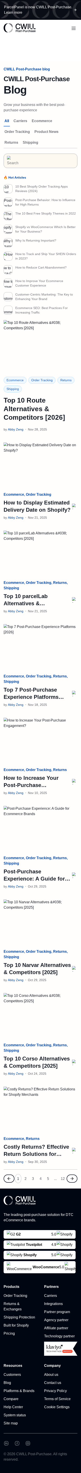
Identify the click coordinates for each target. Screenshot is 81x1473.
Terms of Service (57, 1399)
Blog (7, 1383)
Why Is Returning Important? (35, 240)
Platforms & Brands (19, 1391)
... (55, 1179)
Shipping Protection (19, 1317)
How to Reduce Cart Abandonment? (41, 267)
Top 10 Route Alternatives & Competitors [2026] (34, 409)
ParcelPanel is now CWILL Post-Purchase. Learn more (38, 9)
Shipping (30, 142)
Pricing (9, 1333)
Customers (12, 1375)
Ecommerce (42, 121)
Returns (11, 142)
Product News (46, 132)
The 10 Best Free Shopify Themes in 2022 (45, 213)
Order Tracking (17, 132)
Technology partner (59, 1336)
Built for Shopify (16, 1325)
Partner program (57, 1312)
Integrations (53, 1304)
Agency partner (56, 1320)
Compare (11, 1399)
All (6, 121)
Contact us (52, 1383)
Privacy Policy (55, 1391)
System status (15, 1415)
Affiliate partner (56, 1328)
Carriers (20, 121)
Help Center (13, 1407)
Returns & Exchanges (13, 1306)
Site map (11, 1423)
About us (51, 1375)
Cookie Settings (57, 1407)
